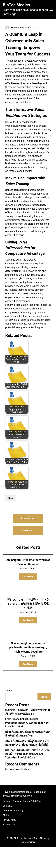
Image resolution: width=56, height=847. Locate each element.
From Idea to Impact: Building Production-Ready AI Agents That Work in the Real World (27, 723)
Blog (10, 498)
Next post (28, 530)
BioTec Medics (16, 5)
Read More (28, 576)
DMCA (6, 815)
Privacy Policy (9, 820)
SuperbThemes (28, 842)
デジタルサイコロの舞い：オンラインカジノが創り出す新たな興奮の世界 (28, 604)
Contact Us (8, 806)
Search (8, 690)
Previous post (28, 518)
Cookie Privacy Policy (13, 810)
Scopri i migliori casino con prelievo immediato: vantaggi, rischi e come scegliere (28, 647)
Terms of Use (9, 824)
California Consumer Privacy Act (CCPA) (22, 801)
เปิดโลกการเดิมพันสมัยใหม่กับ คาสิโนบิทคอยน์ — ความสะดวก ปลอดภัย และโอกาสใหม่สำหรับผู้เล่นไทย (27, 754)
